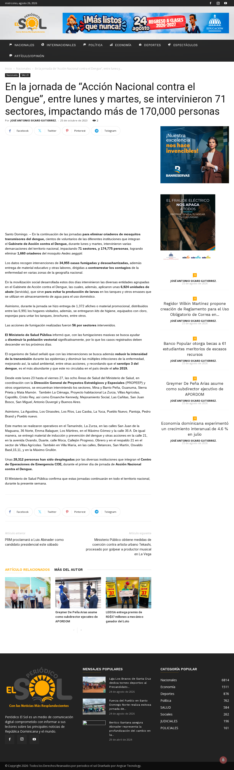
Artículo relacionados (27, 570)
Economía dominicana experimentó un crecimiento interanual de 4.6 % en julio (195, 429)
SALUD (25, 75)
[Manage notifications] (223, 760)
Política (95, 45)
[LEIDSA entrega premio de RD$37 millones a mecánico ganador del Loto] (128, 592)
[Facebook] (210, 3)
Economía (123, 45)
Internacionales (61, 45)
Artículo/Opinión (29, 56)
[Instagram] (218, 3)
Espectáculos (185, 45)
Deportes (152, 45)
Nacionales (24, 45)
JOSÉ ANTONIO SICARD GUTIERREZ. (34, 120)
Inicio (8, 69)
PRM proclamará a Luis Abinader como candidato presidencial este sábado (34, 542)
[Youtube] (225, 3)
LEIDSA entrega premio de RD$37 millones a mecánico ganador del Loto (124, 616)
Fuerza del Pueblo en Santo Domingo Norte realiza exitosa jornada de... (130, 704)
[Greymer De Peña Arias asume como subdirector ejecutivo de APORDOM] (78, 592)
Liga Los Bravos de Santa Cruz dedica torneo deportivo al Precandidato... (130, 683)
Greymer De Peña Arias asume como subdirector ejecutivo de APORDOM (76, 616)
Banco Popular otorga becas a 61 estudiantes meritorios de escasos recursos (194, 349)
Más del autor (68, 570)
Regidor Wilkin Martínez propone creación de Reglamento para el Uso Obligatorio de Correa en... (194, 309)
